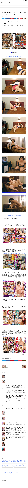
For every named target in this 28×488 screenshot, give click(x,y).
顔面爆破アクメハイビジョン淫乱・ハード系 (12, 442)
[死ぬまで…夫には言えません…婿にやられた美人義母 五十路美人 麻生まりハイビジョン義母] (14, 317)
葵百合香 (7, 466)
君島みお (18, 461)
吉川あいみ (14, 461)
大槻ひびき (21, 461)
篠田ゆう (14, 465)
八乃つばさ (11, 461)
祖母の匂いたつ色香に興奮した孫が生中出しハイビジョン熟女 (10, 280)
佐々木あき (3, 461)
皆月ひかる (3, 465)
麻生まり (21, 466)
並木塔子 (24, 460)
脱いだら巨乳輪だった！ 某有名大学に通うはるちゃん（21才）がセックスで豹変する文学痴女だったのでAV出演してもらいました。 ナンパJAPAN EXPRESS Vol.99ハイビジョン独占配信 (16, 428)
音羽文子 (14, 466)
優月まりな (7, 461)
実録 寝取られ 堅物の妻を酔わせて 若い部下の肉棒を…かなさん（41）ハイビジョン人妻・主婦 (14, 253)
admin (25, 356)
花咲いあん (3, 466)
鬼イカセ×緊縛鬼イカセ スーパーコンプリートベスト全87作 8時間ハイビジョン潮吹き (12, 475)
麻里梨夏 (24, 466)
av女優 (25, 354)
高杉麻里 (18, 466)
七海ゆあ (17, 460)
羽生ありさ (20, 465)
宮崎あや (25, 461)
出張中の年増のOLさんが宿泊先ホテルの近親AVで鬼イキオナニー (14, 56)
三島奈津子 (21, 460)
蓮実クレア (10, 466)
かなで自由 (14, 460)
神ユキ (10, 465)
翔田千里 (24, 465)
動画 (22, 354)
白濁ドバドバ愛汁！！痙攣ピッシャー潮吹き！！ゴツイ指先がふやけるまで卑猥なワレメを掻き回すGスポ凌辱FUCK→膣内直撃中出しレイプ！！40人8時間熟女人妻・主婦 (16, 396)
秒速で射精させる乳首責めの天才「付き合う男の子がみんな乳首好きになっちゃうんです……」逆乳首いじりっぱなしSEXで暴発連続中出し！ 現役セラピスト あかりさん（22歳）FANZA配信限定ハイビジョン (16, 381)
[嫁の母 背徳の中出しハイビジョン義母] (14, 344)
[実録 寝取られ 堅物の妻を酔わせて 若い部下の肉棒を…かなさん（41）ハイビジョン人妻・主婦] (14, 261)
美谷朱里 (17, 465)
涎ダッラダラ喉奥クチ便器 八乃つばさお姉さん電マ (8, 476)
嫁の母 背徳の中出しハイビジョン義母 (7, 336)
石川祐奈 (7, 465)
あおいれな (6, 460)
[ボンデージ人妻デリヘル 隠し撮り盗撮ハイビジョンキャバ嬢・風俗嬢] (14, 235)
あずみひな (10, 460)
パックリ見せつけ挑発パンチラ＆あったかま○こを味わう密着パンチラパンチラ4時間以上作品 (12, 474)
